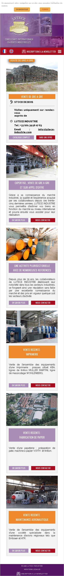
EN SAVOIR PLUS (22, 9)
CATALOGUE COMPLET (21, 137)
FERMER (45, 9)
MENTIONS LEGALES (32, 569)
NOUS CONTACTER (42, 220)
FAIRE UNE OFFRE (45, 137)
